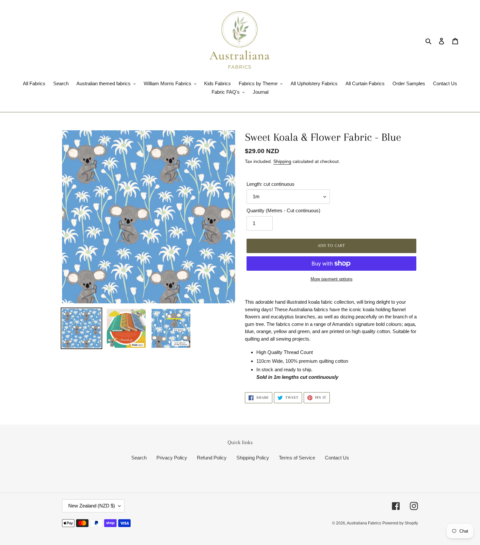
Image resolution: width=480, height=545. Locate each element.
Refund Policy (212, 457)
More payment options (332, 279)
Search (139, 457)
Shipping (282, 161)
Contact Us (337, 457)
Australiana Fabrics (364, 523)
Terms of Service (297, 457)
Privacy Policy (171, 457)
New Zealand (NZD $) (91, 505)
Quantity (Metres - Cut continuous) (283, 210)
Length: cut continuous (271, 184)
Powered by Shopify (400, 523)
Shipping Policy (252, 457)
